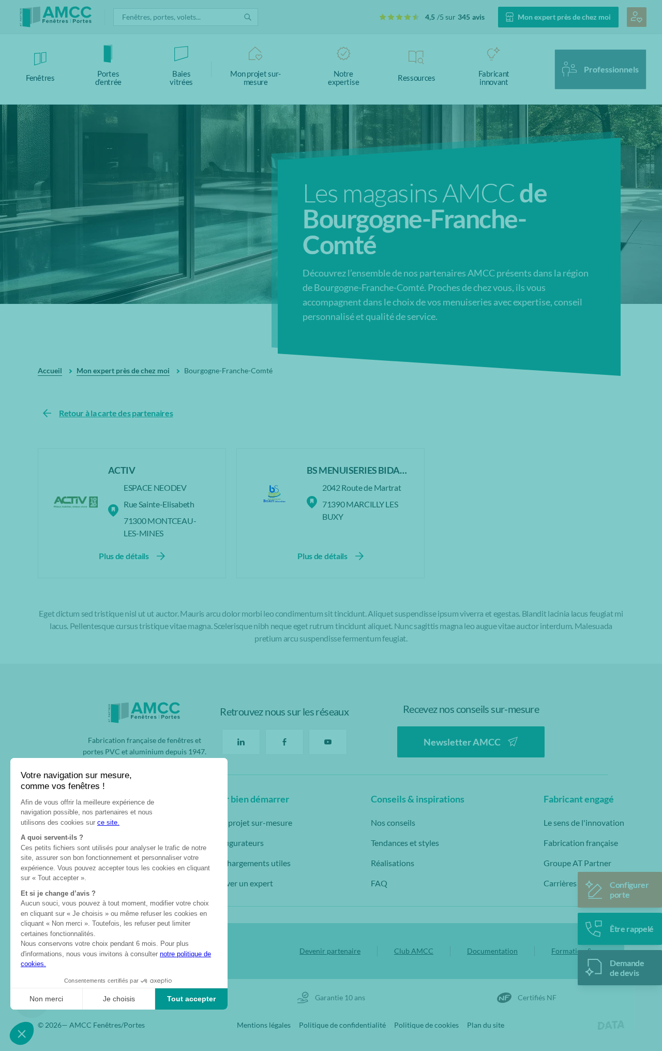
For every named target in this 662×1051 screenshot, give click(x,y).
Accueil (50, 370)
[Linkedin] (241, 742)
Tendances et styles (405, 843)
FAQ (379, 883)
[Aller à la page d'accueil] (56, 16)
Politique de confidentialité (342, 1024)
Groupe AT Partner (577, 863)
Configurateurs (236, 843)
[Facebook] (284, 742)
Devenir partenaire (329, 950)
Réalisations (392, 863)
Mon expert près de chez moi (123, 370)
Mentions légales (264, 1024)
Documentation (492, 950)
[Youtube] (328, 742)
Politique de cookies (426, 1024)
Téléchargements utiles (250, 863)
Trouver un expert (241, 883)
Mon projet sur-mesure (250, 822)
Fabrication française (581, 843)
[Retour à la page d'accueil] (144, 712)
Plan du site (485, 1024)
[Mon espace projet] (636, 17)
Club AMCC (413, 950)
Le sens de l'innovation (584, 822)
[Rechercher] (248, 17)
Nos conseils (393, 822)
